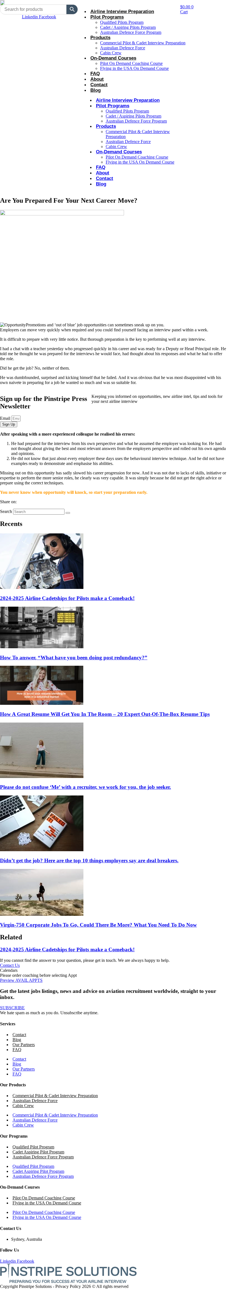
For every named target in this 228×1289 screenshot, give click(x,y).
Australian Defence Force (122, 47)
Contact (99, 84)
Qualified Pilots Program (121, 22)
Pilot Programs (107, 17)
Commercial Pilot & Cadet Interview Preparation (142, 42)
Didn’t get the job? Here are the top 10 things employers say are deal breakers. (89, 860)
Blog (95, 90)
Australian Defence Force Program (130, 32)
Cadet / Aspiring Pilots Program (128, 27)
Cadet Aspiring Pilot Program (38, 1152)
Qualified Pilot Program (33, 1147)
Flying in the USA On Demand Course (134, 68)
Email (5, 418)
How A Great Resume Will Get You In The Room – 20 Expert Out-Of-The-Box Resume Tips (105, 714)
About (97, 79)
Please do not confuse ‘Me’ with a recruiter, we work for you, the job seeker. (85, 787)
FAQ (95, 73)
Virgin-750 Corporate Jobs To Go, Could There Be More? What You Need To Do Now (98, 925)
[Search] (68, 513)
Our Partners (24, 1044)
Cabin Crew (111, 52)
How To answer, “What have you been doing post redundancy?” (73, 657)
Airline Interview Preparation (122, 11)
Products (100, 37)
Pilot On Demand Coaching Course (131, 63)
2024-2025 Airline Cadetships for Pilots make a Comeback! (67, 598)
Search (6, 511)
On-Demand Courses (113, 58)
